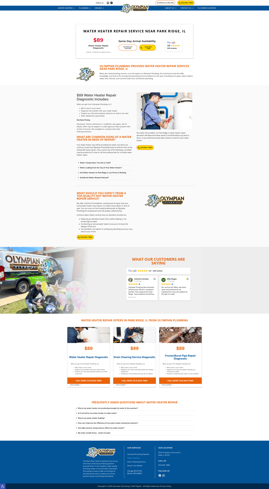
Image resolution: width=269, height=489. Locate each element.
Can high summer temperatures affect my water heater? (101, 428)
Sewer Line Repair (134, 466)
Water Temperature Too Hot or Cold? (95, 163)
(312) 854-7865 (164, 465)
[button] (2, 486)
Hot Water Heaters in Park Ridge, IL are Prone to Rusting (103, 173)
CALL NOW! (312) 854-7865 (89, 381)
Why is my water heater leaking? (91, 418)
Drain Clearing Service (136, 462)
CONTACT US (186, 8)
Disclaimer (75, 385)
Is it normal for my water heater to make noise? (97, 413)
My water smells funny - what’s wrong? (94, 433)
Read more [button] (132, 297)
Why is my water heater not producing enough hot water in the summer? (108, 408)
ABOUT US (169, 8)
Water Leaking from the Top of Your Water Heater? (101, 168)
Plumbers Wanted (207, 8)
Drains (98, 8)
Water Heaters (65, 8)
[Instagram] (111, 3)
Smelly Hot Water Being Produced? (94, 177)
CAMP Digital (135, 486)
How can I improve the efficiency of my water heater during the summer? (108, 423)
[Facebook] (108, 3)
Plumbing (84, 8)
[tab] (104, 162)
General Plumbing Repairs (138, 454)
